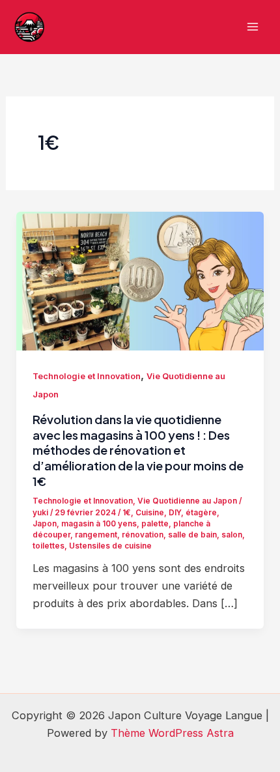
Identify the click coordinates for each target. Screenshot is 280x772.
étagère (201, 512)
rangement (96, 534)
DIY (175, 512)
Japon (45, 523)
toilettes (48, 545)
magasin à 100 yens (99, 523)
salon (231, 534)
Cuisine (149, 512)
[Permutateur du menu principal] (252, 27)
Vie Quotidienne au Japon (187, 501)
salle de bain (192, 534)
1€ (126, 512)
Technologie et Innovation (87, 376)
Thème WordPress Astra (172, 732)
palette (155, 523)
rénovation (142, 534)
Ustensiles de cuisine (110, 545)
